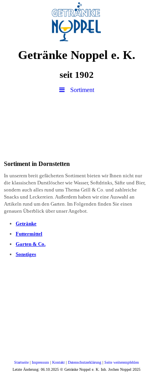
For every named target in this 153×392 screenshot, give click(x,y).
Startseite (21, 362)
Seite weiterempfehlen (121, 362)
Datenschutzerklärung (84, 362)
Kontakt (58, 362)
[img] (76, 21)
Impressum (40, 362)
